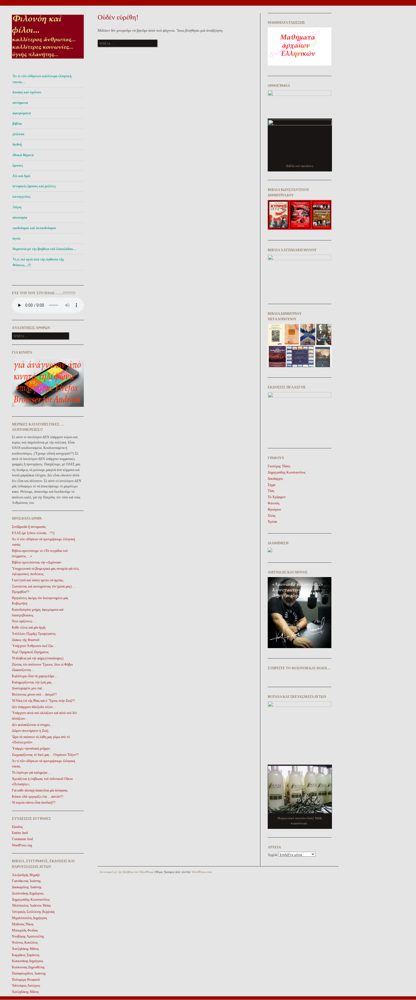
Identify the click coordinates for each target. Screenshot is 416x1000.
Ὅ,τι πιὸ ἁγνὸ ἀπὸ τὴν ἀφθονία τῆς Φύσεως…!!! (38, 262)
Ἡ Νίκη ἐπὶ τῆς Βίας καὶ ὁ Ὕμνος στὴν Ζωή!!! (43, 701)
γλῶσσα (18, 134)
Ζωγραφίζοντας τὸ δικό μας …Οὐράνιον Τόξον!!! (45, 755)
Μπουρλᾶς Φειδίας (25, 930)
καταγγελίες (21, 197)
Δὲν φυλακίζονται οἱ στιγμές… (32, 725)
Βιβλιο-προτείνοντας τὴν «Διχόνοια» (36, 562)
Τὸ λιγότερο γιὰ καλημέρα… (31, 773)
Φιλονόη (273, 503)
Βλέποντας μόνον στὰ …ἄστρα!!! (34, 694)
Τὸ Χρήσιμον (277, 497)
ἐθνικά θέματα (23, 155)
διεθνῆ (17, 145)
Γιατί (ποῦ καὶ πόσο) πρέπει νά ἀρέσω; (38, 580)
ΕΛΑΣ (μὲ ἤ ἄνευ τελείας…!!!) (33, 533)
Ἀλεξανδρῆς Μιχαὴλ (26, 875)
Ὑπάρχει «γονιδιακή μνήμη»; (31, 748)
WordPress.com (202, 872)
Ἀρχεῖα (272, 855)
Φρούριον (274, 509)
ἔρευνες (17, 165)
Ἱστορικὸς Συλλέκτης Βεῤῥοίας (33, 912)
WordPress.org (22, 845)
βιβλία (17, 124)
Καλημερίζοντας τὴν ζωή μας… (33, 682)
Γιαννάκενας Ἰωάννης (26, 881)
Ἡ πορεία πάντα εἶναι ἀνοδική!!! (33, 803)
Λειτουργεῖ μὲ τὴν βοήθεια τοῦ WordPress (126, 872)
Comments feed (22, 839)
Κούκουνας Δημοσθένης (28, 967)
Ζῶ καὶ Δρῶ (21, 176)
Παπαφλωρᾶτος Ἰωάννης (29, 973)
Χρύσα (272, 522)
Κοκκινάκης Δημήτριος (27, 961)
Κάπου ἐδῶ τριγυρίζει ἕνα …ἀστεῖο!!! (37, 797)
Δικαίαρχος (275, 479)
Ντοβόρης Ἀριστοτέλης (28, 936)
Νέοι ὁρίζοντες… (24, 621)
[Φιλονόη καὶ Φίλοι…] (48, 60)
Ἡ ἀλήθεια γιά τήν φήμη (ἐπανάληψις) (37, 658)
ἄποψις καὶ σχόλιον (26, 92)
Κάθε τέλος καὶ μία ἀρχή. (29, 627)
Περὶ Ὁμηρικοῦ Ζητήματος (30, 652)
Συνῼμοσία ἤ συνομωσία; (29, 527)
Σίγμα (271, 485)
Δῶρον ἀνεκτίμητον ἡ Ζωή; (30, 731)
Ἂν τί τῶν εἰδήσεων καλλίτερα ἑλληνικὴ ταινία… (42, 79)
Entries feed (20, 833)
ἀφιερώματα (21, 113)
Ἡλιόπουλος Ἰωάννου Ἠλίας (31, 905)
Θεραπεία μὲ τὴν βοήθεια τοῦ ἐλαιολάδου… (44, 249)
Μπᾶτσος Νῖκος (23, 924)
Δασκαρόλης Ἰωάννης (27, 887)
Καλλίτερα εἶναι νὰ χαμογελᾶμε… (35, 676)
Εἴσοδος (17, 827)
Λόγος (17, 207)
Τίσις (271, 491)
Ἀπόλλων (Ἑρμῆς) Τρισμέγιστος (34, 634)
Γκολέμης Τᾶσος (279, 466)
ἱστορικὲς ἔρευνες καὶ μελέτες (34, 186)
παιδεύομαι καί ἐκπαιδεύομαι (34, 228)
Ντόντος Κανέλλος (25, 943)
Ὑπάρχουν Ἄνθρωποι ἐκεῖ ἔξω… (34, 646)
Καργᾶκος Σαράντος (26, 955)
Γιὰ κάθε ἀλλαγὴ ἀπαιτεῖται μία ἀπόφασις (40, 790)
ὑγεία (16, 238)
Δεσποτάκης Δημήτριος (28, 893)
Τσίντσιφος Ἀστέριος (26, 986)
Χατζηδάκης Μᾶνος (25, 949)
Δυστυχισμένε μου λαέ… (29, 688)
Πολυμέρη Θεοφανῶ (26, 980)
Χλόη (271, 516)
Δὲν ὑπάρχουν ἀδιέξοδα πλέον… (34, 707)
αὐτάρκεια (20, 103)
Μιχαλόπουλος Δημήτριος (29, 918)
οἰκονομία (19, 218)
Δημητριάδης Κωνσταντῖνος (31, 900)
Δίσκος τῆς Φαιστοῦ (25, 640)
